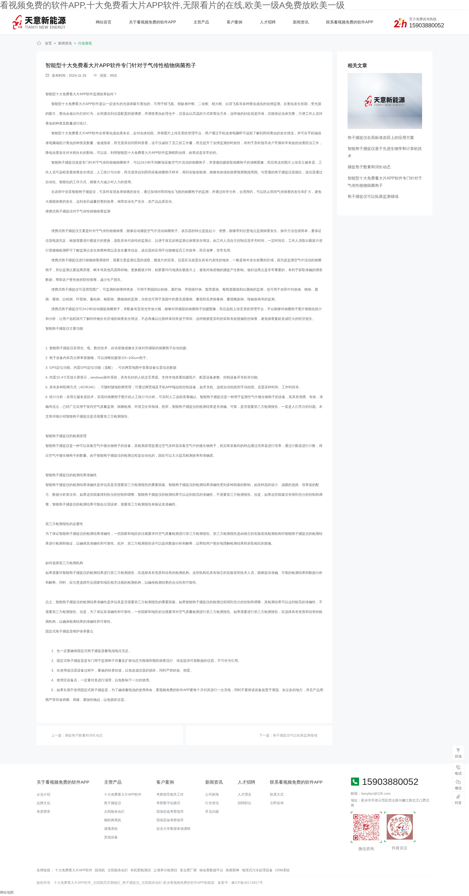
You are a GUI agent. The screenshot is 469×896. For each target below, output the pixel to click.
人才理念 (244, 794)
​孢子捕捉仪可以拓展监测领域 (295, 735)
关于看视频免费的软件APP (152, 22)
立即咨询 (277, 803)
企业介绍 (43, 794)
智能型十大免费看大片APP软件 (69, 94)
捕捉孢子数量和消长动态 (84, 735)
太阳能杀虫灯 (114, 811)
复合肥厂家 (188, 870)
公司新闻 (212, 794)
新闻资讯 (301, 22)
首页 (48, 43)
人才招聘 (268, 22)
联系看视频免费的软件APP (349, 22)
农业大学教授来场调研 (173, 829)
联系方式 (277, 794)
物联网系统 (112, 820)
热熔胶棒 (232, 870)
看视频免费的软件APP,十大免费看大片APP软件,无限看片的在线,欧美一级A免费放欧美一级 (172, 5)
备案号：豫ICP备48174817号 (240, 883)
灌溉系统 (111, 829)
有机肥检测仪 (140, 870)
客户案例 (234, 22)
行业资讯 (85, 43)
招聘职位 (244, 803)
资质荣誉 (43, 811)
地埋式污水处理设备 (257, 870)
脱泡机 (100, 870)
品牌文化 (43, 803)
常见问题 (212, 811)
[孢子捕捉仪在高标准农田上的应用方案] (385, 101)
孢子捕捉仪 (112, 803)
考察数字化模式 (168, 803)
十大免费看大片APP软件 (122, 794)
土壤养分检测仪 (165, 870)
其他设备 (111, 837)
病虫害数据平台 (211, 870)
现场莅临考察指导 (170, 811)
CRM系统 (282, 870)
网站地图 (7, 892)
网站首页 (103, 22)
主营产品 (201, 22)
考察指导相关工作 (170, 794)
